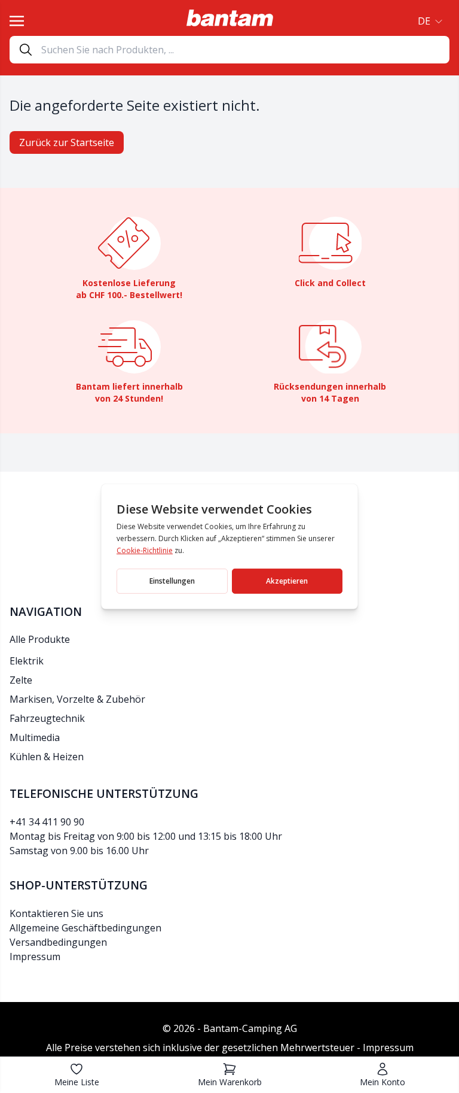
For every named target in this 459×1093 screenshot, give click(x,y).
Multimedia (35, 737)
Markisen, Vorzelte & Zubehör (77, 699)
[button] (428, 21)
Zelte (21, 680)
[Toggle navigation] (17, 21)
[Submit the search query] (25, 50)
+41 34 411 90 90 (47, 821)
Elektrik (27, 660)
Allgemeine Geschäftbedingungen (85, 927)
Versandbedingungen (58, 942)
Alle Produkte (40, 639)
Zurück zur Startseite (66, 142)
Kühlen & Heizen (47, 756)
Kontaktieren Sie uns (56, 913)
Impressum (35, 956)
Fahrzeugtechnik (47, 718)
